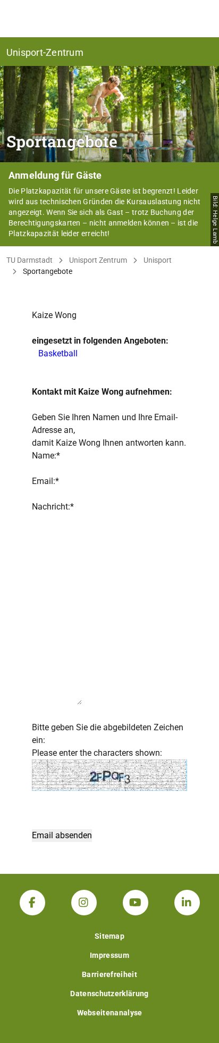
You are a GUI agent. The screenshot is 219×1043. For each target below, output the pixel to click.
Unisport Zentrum (98, 260)
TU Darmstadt (29, 260)
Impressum (109, 955)
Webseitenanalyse (109, 1012)
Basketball (58, 353)
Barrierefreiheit (109, 974)
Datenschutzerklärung (109, 993)
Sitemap (109, 936)
